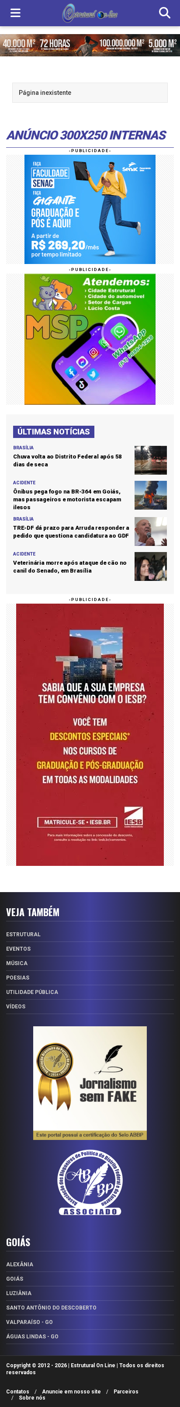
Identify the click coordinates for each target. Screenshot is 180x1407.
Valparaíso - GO (29, 1322)
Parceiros (126, 1391)
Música (17, 963)
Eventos (18, 949)
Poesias (17, 978)
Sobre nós (32, 1397)
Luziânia (18, 1293)
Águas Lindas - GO (32, 1337)
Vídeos (15, 1007)
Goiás (14, 1279)
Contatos (17, 1391)
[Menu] (15, 13)
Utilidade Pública (32, 992)
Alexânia (19, 1264)
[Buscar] (165, 13)
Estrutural (23, 934)
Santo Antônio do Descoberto (51, 1308)
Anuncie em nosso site (71, 1391)
